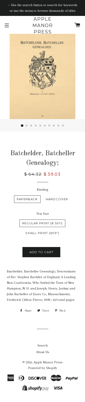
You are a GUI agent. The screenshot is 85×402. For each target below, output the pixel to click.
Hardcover (57, 199)
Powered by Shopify (42, 368)
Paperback (27, 199)
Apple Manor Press (42, 25)
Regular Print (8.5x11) (42, 223)
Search (42, 345)
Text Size (42, 214)
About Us (42, 352)
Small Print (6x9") (42, 233)
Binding (42, 189)
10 (63, 125)
